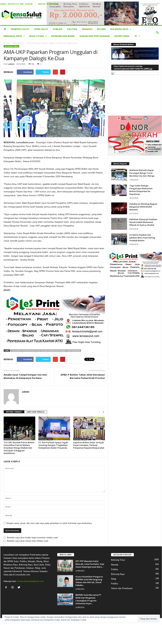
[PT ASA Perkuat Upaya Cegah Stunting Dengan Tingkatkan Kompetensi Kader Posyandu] (54, 428)
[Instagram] (13, 588)
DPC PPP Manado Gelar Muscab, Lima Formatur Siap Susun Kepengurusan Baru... (89, 564)
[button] (157, 32)
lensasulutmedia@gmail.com (30, 581)
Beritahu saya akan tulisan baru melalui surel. (28, 541)
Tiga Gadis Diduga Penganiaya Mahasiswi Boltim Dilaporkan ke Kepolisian (141, 190)
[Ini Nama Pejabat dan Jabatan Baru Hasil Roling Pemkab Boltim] (119, 239)
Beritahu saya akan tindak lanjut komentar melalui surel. (32, 537)
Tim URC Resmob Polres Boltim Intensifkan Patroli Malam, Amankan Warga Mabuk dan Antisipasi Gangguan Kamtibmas (19, 448)
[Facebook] (6, 588)
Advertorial (122, 36)
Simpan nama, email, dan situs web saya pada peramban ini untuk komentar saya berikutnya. (49, 523)
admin (11, 64)
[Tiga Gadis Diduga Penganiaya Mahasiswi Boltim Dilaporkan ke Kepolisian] (119, 190)
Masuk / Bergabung (48, 4)
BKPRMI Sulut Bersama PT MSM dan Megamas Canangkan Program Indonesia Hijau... (88, 599)
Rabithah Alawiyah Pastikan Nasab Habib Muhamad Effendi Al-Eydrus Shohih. (143, 222)
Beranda (7, 43)
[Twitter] (19, 588)
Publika (57, 29)
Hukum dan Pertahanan (94, 36)
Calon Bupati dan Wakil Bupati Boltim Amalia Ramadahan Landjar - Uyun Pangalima (46, 351)
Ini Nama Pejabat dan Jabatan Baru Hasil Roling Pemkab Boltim (142, 237)
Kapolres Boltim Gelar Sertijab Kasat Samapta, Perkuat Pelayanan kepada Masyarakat (88, 445)
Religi (113, 579)
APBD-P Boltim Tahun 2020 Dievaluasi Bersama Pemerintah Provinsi (83, 376)
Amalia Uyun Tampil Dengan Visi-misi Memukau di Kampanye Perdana (25, 376)
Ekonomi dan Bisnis (63, 36)
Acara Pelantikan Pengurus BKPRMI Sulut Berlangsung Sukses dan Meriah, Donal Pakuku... (89, 581)
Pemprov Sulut (20, 29)
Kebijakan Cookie (78, 620)
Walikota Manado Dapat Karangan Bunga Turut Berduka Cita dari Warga (141, 173)
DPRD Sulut (41, 29)
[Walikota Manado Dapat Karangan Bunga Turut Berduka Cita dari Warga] (119, 175)
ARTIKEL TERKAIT (14, 412)
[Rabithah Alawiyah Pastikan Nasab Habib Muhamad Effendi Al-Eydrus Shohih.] (119, 224)
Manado (87, 29)
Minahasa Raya (12, 36)
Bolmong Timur (18, 43)
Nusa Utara (36, 36)
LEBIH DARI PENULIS (36, 412)
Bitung (101, 29)
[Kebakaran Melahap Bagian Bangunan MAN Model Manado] (119, 208)
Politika (72, 29)
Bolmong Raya (119, 29)
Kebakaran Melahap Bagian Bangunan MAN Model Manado (143, 206)
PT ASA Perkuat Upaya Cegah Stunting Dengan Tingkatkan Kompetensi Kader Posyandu (53, 445)
